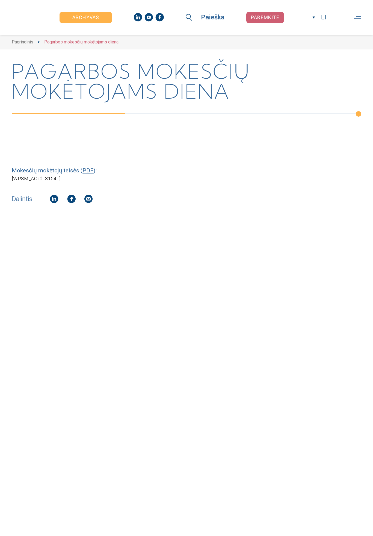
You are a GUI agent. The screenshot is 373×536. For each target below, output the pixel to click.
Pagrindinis (22, 42)
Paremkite (265, 17)
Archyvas (85, 17)
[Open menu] (357, 17)
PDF (87, 170)
